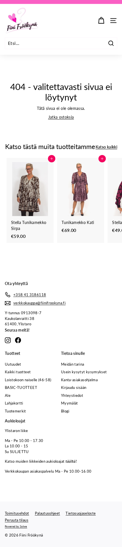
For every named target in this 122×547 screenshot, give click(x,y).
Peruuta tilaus (16, 520)
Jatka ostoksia (61, 117)
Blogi (65, 411)
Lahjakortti (14, 403)
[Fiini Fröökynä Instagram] (8, 340)
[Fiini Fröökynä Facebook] (18, 340)
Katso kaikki (106, 146)
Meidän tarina (72, 364)
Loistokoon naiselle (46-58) (28, 380)
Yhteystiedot (72, 395)
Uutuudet (13, 364)
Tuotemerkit (15, 411)
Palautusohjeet (47, 513)
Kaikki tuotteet (18, 372)
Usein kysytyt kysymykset (84, 372)
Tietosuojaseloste (81, 513)
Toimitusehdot (17, 513)
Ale (7, 395)
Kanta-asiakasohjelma (79, 380)
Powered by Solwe (16, 526)
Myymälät (69, 403)
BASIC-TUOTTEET (21, 387)
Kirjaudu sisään (73, 387)
